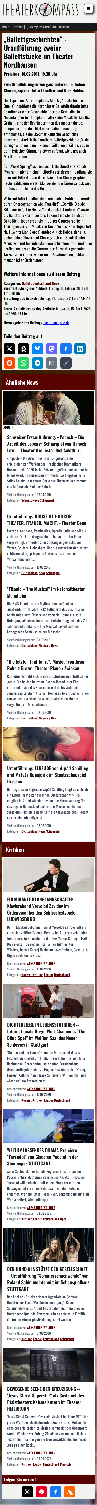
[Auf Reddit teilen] (9, 363)
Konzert (26, 974)
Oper (63, 1218)
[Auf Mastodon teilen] (51, 348)
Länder (48, 974)
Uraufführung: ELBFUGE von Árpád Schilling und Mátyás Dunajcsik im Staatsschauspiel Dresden (47, 775)
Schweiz (26, 500)
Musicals (44, 645)
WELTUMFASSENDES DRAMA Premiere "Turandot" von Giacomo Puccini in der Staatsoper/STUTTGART (42, 1157)
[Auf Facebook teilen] (66, 348)
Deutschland (41, 283)
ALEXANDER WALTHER (41, 963)
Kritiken (37, 974)
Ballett (27, 283)
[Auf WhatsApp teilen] (23, 363)
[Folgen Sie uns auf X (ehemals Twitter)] (27, 1491)
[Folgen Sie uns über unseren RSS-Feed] (69, 1491)
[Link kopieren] (66, 363)
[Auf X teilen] (9, 348)
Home (5, 27)
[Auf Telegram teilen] (37, 363)
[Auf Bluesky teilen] (37, 348)
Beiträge (18, 27)
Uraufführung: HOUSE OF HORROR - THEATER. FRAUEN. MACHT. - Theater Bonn (46, 519)
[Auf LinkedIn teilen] (80, 348)
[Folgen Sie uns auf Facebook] (55, 1491)
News (56, 283)
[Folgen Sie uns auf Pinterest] (41, 1491)
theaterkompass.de (56, 322)
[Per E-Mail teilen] (51, 363)
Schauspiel (47, 500)
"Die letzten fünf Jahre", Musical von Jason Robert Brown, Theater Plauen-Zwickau (46, 665)
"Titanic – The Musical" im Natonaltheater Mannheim (46, 592)
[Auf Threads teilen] (23, 348)
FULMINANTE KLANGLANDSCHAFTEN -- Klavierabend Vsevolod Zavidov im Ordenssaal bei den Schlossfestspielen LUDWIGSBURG (42, 909)
